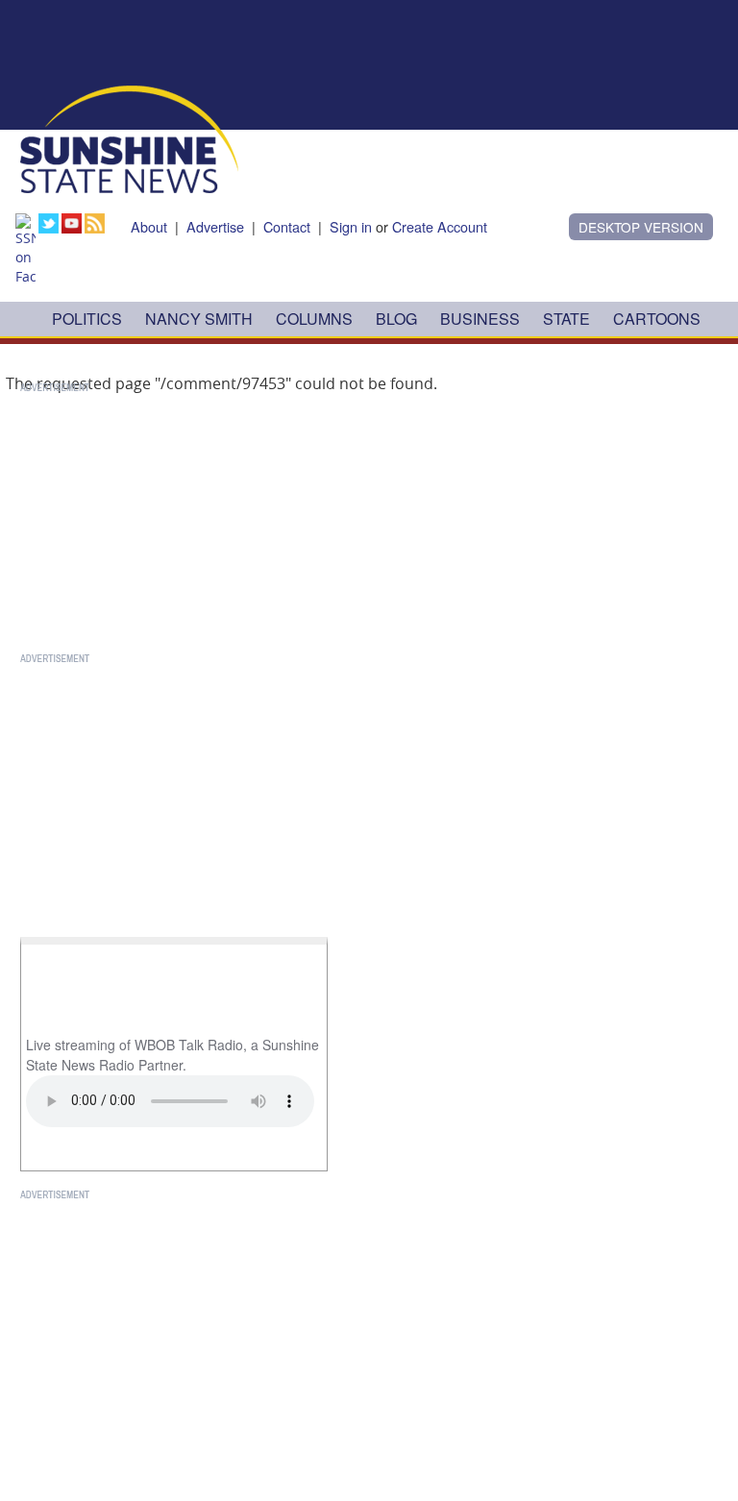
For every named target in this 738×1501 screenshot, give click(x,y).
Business (480, 319)
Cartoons (657, 319)
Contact (286, 226)
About (149, 226)
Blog (396, 319)
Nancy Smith (199, 319)
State (566, 319)
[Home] (129, 137)
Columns (314, 319)
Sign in (351, 226)
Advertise (215, 226)
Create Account (439, 226)
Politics (87, 319)
